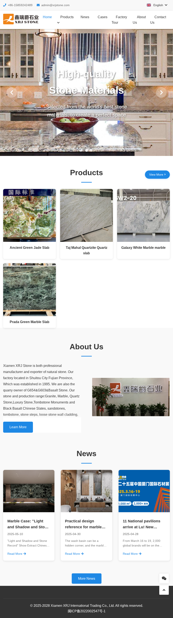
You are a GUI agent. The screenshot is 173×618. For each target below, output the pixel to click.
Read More (14, 553)
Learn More (18, 427)
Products (67, 17)
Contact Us (158, 19)
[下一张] (161, 92)
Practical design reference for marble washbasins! (83, 527)
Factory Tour (119, 19)
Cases (102, 17)
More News (86, 578)
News (85, 17)
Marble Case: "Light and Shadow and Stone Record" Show (28, 527)
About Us (139, 19)
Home (47, 17)
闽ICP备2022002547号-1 (86, 611)
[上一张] (11, 92)
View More (156, 174)
